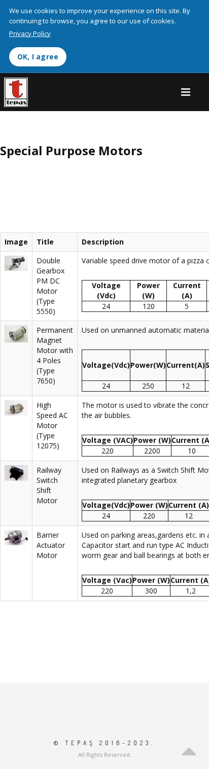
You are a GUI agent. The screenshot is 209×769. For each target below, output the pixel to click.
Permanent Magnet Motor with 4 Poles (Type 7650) (55, 355)
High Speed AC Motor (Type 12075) (52, 425)
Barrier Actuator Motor (51, 545)
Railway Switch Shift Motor (49, 485)
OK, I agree (37, 56)
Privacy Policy (30, 33)
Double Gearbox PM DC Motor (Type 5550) (50, 286)
